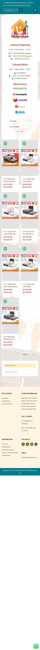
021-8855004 (26, 421)
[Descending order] (30, 121)
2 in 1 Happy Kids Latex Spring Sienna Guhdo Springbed (10, 286)
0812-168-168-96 (27, 428)
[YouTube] (31, 444)
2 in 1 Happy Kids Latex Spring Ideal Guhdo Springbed (9, 234)
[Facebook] (23, 444)
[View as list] (21, 132)
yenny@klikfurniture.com (29, 457)
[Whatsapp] (35, 444)
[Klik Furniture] (20, 20)
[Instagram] (27, 444)
